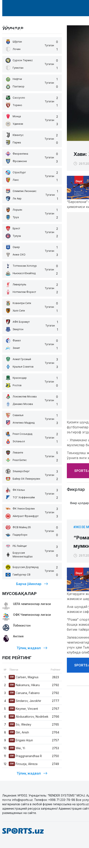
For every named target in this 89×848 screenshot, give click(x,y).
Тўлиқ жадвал (29, 648)
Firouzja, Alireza (23, 764)
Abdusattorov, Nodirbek (29, 716)
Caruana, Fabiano (25, 693)
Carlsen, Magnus (24, 677)
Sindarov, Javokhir (25, 701)
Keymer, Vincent (24, 708)
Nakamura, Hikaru (25, 685)
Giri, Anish (19, 732)
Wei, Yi (17, 748)
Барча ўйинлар (28, 584)
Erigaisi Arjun (21, 740)
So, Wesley (20, 724)
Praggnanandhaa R (26, 756)
